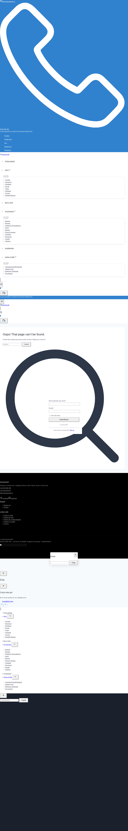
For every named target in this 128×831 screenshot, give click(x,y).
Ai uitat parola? (64, 424)
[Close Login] (3, 573)
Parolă (55, 408)
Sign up (72, 430)
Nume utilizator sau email (61, 401)
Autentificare (64, 419)
